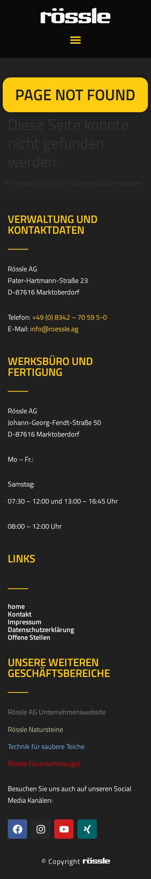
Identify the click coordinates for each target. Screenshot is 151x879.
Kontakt (19, 614)
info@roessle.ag (54, 329)
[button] (75, 39)
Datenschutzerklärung (41, 630)
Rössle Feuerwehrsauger (44, 763)
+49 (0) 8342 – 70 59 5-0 (69, 317)
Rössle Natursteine (35, 729)
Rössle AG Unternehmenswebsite (57, 712)
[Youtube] (64, 829)
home (16, 606)
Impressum (24, 622)
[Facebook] (17, 829)
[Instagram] (40, 829)
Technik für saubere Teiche (46, 746)
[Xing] (87, 829)
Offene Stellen (29, 637)
